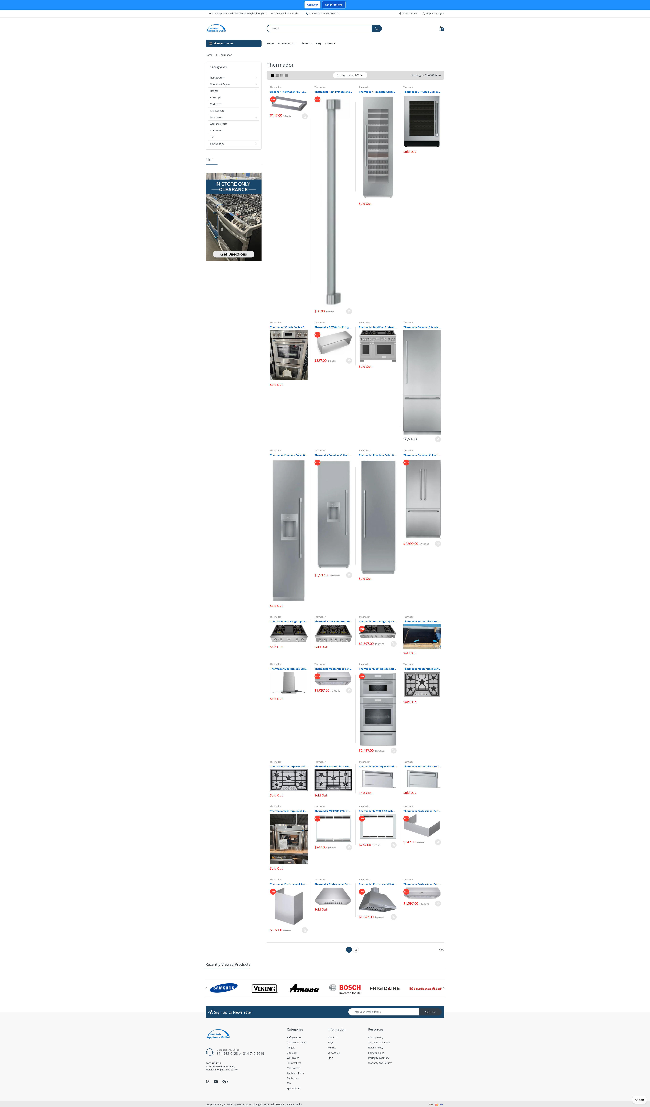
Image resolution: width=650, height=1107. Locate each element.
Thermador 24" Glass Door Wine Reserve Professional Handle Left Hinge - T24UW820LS (422, 91)
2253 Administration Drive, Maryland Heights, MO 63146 (222, 1068)
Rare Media (295, 1104)
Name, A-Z (353, 75)
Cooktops (215, 97)
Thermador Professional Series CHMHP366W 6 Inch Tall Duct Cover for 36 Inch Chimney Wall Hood (422, 811)
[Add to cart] (305, 116)
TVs (212, 137)
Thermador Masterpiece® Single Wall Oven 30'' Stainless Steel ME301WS (289, 811)
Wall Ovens (216, 104)
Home (209, 55)
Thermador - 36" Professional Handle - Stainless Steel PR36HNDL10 (333, 91)
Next (441, 949)
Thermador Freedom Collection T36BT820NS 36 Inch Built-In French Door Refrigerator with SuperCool (422, 455)
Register (430, 13)
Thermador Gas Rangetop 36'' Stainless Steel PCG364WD (289, 621)
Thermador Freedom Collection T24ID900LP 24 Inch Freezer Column (333, 455)
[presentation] (206, 988)
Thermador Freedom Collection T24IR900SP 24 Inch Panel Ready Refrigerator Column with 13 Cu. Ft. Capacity (378, 455)
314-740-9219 (332, 13)
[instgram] (208, 1083)
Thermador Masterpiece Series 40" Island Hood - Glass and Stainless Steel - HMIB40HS (289, 668)
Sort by (341, 75)
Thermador (275, 87)
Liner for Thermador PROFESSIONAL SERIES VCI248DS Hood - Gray (289, 91)
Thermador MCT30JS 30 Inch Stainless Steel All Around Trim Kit (378, 811)
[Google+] (225, 1081)
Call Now (312, 4)
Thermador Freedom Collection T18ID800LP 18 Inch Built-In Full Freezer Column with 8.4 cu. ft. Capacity (289, 455)
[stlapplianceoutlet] (234, 28)
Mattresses (216, 130)
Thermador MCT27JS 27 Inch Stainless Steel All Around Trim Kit (333, 811)
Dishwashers (217, 110)
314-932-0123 (315, 13)
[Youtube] (216, 1083)
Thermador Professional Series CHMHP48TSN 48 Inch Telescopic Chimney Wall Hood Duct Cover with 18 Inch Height (289, 884)
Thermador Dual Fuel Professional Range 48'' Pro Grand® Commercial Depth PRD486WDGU (378, 327)
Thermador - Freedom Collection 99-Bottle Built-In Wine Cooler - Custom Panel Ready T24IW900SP (378, 91)
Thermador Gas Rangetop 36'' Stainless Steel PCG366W (333, 621)
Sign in (441, 13)
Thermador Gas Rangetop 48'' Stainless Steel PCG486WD (378, 621)
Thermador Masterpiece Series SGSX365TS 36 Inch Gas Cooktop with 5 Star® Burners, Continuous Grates (289, 766)
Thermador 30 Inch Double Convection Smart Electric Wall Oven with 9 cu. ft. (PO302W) (289, 327)
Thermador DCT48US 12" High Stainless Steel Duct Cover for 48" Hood (333, 327)
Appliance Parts (218, 123)
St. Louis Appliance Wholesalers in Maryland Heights (237, 13)
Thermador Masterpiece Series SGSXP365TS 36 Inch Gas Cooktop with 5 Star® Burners (333, 766)
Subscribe (430, 1012)
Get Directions (334, 4)
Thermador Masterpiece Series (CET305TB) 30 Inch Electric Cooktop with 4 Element (422, 621)
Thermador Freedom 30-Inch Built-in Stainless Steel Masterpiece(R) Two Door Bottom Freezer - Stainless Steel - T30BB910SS (422, 327)
